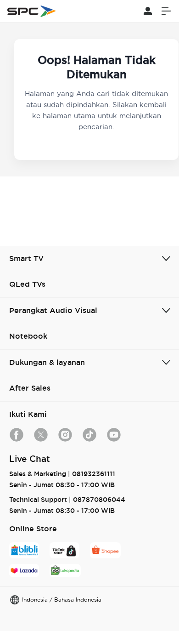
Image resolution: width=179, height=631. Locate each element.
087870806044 (99, 499)
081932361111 (93, 474)
